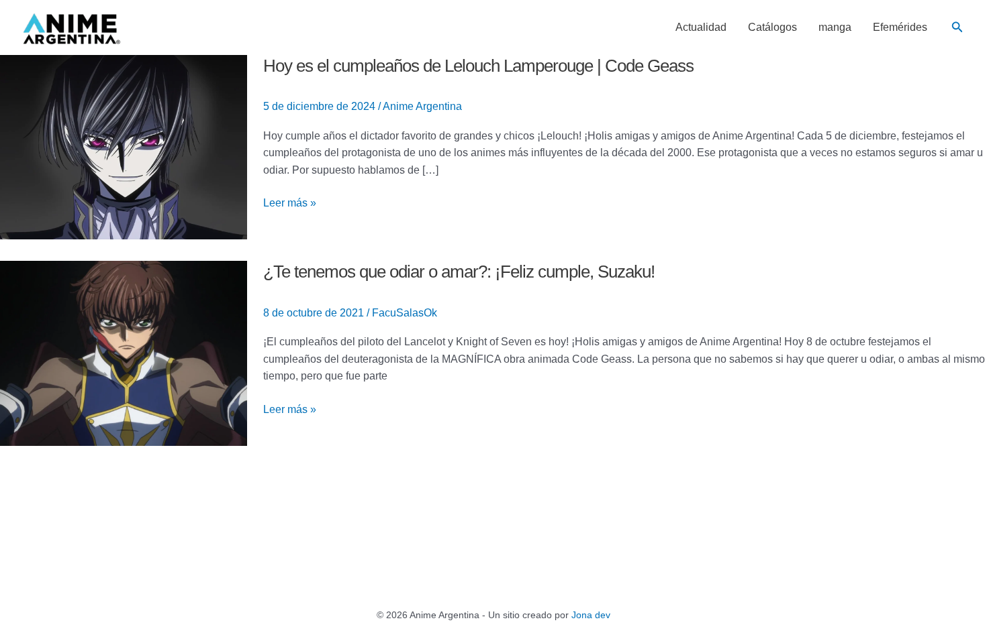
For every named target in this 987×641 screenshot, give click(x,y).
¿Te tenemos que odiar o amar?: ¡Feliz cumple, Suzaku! (459, 271)
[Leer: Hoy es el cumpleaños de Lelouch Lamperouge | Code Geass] (123, 146)
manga (834, 27)
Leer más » (289, 203)
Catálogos (772, 27)
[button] (957, 27)
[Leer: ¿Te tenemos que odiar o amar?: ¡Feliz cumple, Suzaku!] (123, 352)
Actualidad (700, 27)
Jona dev (590, 614)
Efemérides (900, 27)
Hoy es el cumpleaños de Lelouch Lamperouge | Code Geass (478, 66)
